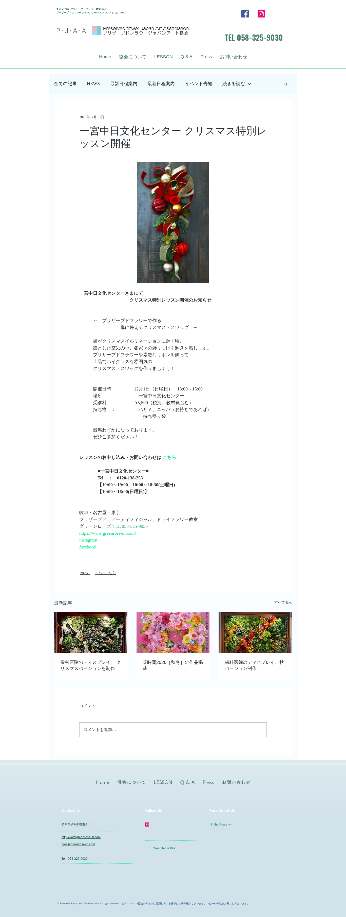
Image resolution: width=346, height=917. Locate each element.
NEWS (93, 83)
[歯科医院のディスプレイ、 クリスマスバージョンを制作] (90, 632)
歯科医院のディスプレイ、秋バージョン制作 (254, 665)
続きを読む (233, 83)
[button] (285, 84)
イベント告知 (198, 83)
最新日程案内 (123, 83)
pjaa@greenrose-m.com (78, 844)
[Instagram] (261, 13)
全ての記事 (65, 83)
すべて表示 (283, 602)
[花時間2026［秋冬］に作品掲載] (173, 632)
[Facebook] (245, 13)
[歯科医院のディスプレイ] (255, 632)
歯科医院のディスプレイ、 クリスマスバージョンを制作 (90, 665)
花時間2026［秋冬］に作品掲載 (173, 665)
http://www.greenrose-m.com (81, 837)
